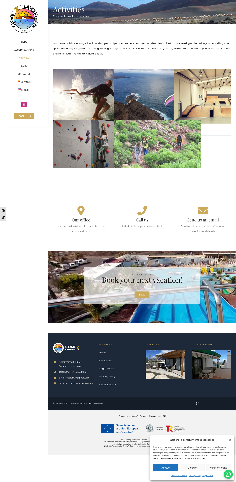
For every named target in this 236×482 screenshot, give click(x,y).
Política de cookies (179, 476)
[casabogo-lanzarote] (165, 351)
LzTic (85, 403)
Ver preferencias (218, 467)
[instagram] (24, 104)
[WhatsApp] (228, 474)
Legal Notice (207, 476)
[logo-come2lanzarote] (24, 6)
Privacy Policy (195, 476)
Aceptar (166, 467)
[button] (229, 440)
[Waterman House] (211, 351)
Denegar (192, 467)
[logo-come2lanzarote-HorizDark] (67, 344)
